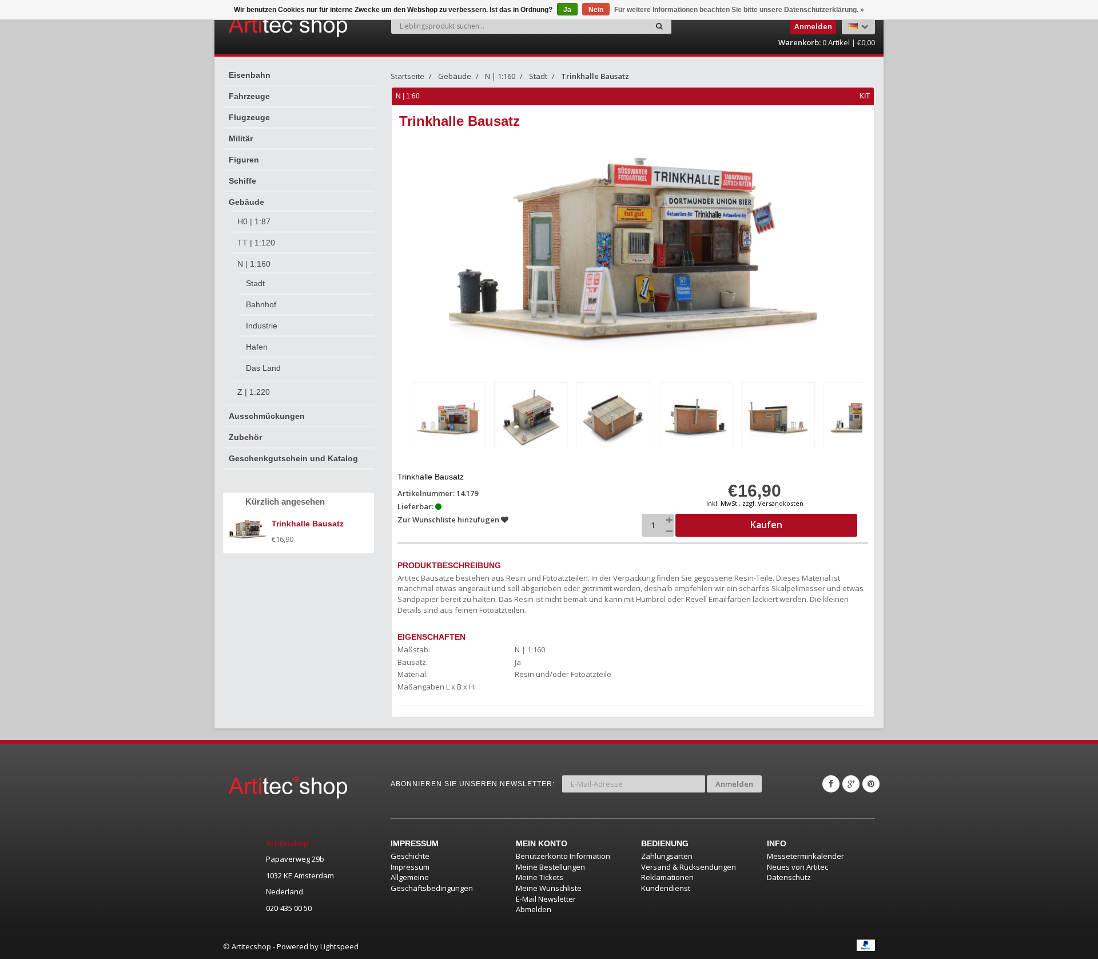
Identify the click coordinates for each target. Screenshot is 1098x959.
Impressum (410, 867)
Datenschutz (789, 877)
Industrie (261, 325)
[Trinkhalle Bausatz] (448, 417)
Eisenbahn (249, 75)
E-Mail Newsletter (546, 899)
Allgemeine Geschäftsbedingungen (432, 882)
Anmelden (734, 784)
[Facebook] (831, 783)
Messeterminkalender (805, 856)
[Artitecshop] (264, 25)
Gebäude (246, 202)
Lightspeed (339, 946)
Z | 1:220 (253, 392)
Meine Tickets (539, 877)
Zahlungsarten (667, 856)
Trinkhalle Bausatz (595, 76)
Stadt (255, 283)
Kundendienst (665, 888)
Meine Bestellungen (550, 867)
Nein (595, 10)
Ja (567, 10)
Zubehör (245, 437)
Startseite (407, 76)
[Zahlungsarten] (866, 945)
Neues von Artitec (797, 867)
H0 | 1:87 (253, 221)
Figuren (244, 159)
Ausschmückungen (267, 416)
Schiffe (242, 180)
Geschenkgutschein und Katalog (293, 458)
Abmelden (533, 909)
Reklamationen (667, 877)
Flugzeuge (249, 117)
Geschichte (410, 856)
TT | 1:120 (256, 242)
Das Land (263, 367)
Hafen (257, 346)
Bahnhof (261, 304)
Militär (241, 138)
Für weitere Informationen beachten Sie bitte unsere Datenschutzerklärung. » (739, 10)
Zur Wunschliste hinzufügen (449, 519)
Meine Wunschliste (549, 888)
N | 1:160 (253, 263)
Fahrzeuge (249, 96)
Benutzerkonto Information (563, 856)
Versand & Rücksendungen (688, 867)
